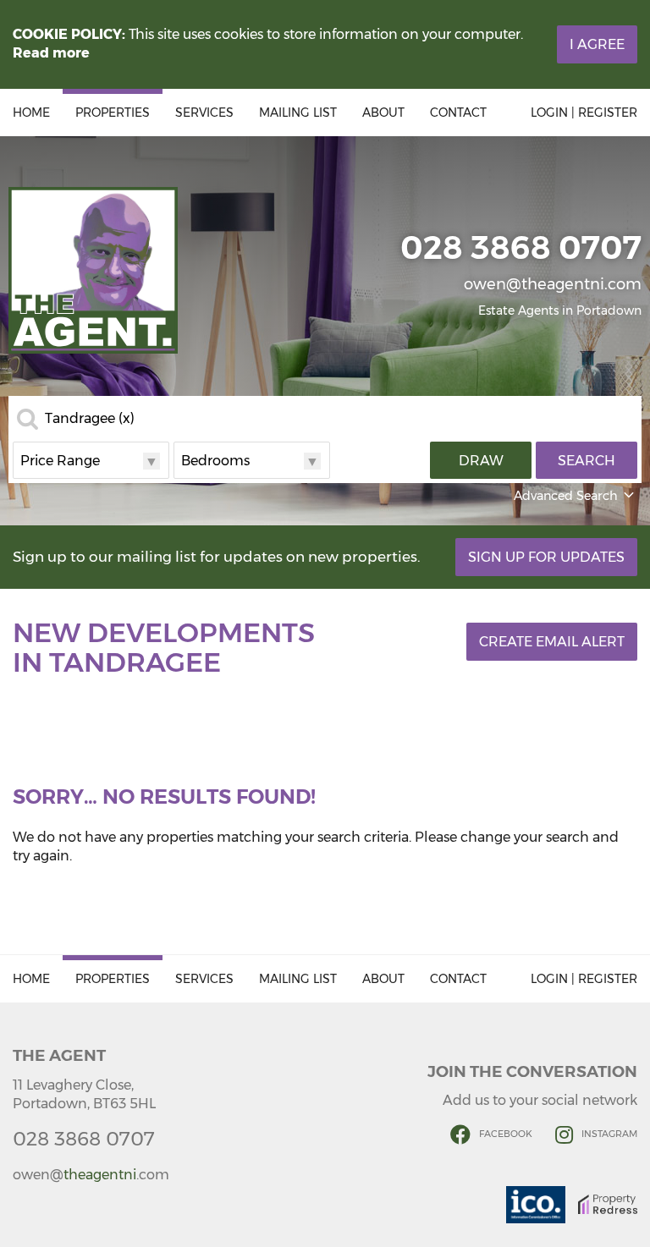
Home (31, 112)
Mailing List (298, 112)
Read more (51, 53)
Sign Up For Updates (546, 557)
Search (586, 461)
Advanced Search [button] (566, 495)
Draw (481, 461)
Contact (458, 112)
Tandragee (90, 419)
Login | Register (584, 112)
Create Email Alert (552, 642)
